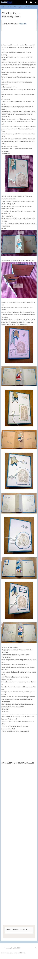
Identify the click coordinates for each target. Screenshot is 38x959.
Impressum (15, 953)
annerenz (22, 24)
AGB (24, 953)
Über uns (8, 953)
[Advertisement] (19, 845)
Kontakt (3, 953)
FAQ (21, 953)
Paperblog (8, 948)
